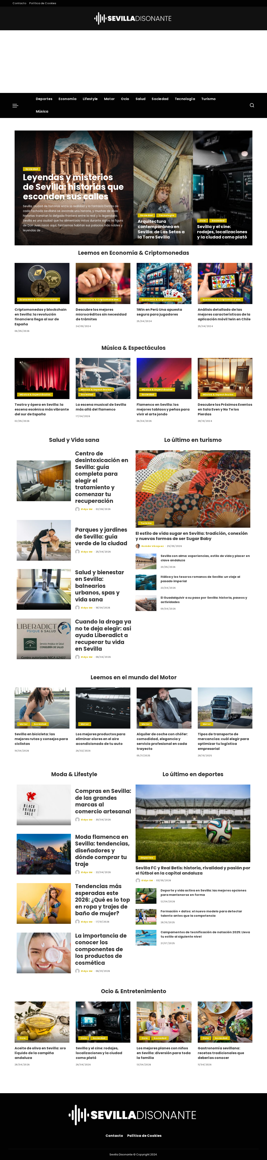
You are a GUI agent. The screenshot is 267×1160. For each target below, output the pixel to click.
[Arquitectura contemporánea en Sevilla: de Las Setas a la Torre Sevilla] (163, 188)
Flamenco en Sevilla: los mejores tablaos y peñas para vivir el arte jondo (163, 409)
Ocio (203, 220)
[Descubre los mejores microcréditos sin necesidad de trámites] (103, 283)
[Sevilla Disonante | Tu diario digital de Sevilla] (133, 18)
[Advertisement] (133, 61)
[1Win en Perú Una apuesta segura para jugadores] (164, 283)
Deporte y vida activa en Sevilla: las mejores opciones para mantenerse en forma (203, 892)
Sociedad (31, 169)
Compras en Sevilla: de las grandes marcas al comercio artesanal (103, 801)
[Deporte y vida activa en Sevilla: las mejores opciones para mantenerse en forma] (146, 896)
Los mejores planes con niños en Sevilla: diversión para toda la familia (164, 1053)
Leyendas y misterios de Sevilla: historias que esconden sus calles (73, 186)
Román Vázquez (152, 546)
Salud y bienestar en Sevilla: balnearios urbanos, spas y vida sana (99, 586)
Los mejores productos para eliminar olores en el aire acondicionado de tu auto (100, 739)
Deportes (147, 857)
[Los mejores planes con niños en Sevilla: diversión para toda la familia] (164, 1022)
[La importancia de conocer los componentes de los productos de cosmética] (44, 953)
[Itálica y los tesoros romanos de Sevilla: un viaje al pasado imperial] (146, 582)
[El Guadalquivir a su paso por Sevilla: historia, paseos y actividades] (146, 603)
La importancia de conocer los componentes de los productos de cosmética (101, 949)
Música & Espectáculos (35, 394)
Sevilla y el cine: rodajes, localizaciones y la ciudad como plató (222, 232)
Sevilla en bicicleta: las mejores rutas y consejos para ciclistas (41, 739)
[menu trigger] (18, 105)
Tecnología (166, 215)
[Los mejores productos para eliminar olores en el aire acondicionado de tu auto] (103, 708)
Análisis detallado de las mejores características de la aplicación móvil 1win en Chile (224, 314)
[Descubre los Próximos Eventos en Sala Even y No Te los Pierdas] (225, 378)
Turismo (146, 523)
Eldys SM (34, 241)
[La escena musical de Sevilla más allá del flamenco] (103, 378)
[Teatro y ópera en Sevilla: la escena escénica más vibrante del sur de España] (42, 378)
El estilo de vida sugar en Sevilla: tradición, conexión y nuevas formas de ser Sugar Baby (192, 535)
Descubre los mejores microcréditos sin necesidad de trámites (101, 314)
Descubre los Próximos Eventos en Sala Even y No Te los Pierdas (225, 409)
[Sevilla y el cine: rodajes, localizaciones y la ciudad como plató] (222, 188)
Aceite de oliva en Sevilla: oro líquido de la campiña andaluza (40, 1053)
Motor (24, 724)
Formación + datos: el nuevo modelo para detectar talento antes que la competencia (201, 913)
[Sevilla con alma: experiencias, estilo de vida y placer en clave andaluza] (146, 561)
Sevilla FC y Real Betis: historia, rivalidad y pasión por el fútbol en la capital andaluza (193, 870)
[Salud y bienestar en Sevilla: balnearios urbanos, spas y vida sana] (44, 589)
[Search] (251, 105)
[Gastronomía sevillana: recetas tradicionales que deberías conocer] (225, 1022)
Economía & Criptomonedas (39, 299)
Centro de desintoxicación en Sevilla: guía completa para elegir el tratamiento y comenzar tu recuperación (101, 477)
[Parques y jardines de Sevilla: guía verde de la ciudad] (44, 540)
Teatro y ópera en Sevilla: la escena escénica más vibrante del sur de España (42, 409)
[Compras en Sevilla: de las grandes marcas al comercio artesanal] (44, 805)
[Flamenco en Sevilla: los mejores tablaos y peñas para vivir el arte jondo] (164, 378)
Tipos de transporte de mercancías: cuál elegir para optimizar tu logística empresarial (223, 741)
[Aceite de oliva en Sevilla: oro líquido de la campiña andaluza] (42, 1022)
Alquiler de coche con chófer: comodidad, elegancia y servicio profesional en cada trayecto (162, 741)
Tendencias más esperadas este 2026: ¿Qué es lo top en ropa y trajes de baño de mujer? (102, 899)
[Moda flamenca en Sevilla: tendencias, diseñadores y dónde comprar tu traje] (44, 854)
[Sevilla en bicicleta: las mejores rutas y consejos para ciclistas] (42, 708)
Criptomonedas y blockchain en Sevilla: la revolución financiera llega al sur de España (41, 317)
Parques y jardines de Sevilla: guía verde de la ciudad (101, 536)
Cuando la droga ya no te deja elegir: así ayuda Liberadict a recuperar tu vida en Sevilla (103, 635)
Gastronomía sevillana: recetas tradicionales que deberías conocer (221, 1053)
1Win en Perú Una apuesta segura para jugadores (159, 312)
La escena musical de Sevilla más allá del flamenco (101, 407)
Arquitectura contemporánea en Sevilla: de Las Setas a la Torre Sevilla (161, 229)
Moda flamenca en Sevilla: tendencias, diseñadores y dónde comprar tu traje (102, 850)
